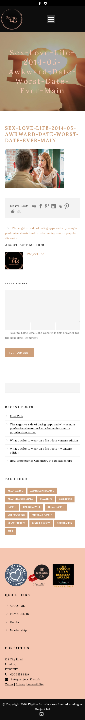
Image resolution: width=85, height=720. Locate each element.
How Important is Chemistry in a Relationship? (41, 460)
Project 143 (35, 254)
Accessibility (35, 684)
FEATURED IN (19, 614)
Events (14, 622)
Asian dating (15, 490)
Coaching (46, 498)
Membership (18, 630)
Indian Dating (55, 507)
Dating (12, 507)
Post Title (16, 416)
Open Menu (51, 19)
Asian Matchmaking (42, 490)
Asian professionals (20, 498)
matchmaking (16, 515)
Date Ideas (65, 498)
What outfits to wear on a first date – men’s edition (44, 440)
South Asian (64, 523)
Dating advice (32, 507)
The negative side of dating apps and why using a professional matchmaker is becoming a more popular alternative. (42, 428)
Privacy (20, 684)
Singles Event (41, 523)
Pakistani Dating (42, 515)
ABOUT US (17, 606)
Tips (10, 531)
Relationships (16, 523)
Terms (9, 684)
